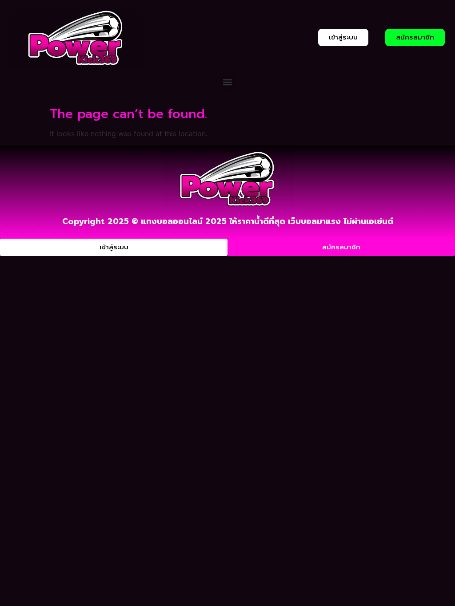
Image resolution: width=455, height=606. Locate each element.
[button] (227, 82)
